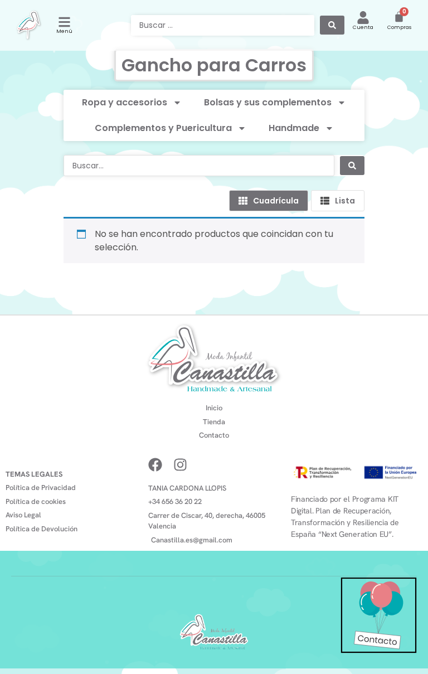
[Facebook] (155, 465)
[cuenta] (363, 17)
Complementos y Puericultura (163, 128)
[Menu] (64, 22)
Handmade (294, 128)
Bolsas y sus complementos (268, 102)
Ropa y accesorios (124, 102)
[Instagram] (180, 465)
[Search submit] (332, 25)
